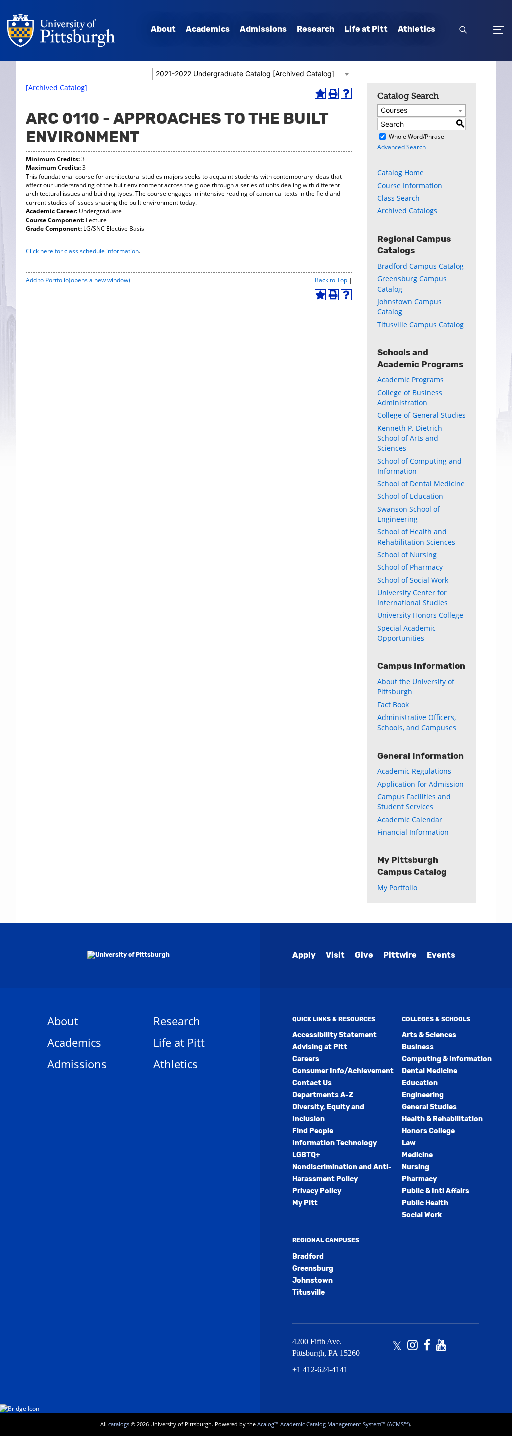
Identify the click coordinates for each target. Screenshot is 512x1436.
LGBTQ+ (306, 1155)
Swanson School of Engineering (409, 514)
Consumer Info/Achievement (343, 1071)
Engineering (423, 1095)
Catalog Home (401, 172)
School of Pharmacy (410, 567)
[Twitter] (397, 1346)
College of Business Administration (410, 397)
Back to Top (331, 280)
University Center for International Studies (413, 597)
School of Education (411, 496)
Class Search (399, 198)
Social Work (422, 1215)
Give (364, 955)
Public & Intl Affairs (436, 1191)
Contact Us (312, 1083)
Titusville (308, 1292)
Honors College (428, 1131)
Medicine (417, 1155)
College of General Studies (422, 415)
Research (315, 29)
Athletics (417, 29)
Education (420, 1083)
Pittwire (400, 955)
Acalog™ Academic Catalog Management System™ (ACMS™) (334, 1424)
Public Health (425, 1203)
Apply (304, 955)
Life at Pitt (366, 29)
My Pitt (305, 1203)
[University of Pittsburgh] (109, 955)
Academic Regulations (415, 771)
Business (418, 1047)
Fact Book (393, 704)
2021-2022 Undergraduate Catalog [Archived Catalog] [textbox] (245, 73)
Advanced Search (402, 147)
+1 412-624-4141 (320, 1369)
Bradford (308, 1256)
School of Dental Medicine (421, 483)
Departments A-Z (323, 1095)
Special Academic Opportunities (407, 633)
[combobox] (252, 74)
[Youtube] (441, 1346)
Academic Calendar (410, 819)
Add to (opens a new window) (78, 280)
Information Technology (334, 1143)
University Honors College (421, 615)
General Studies (429, 1107)
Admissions (263, 29)
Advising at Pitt (320, 1047)
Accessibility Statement (334, 1035)
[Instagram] (413, 1346)
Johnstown (312, 1280)
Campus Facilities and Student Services (414, 801)
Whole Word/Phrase (416, 136)
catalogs (119, 1424)
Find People (313, 1131)
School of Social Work (413, 580)
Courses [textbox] (394, 110)
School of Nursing (407, 554)
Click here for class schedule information (82, 251)
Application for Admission (421, 784)
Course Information (410, 185)
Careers (306, 1059)
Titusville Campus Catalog (421, 324)
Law (409, 1143)
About (163, 29)
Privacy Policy (317, 1191)
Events (441, 955)
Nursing (416, 1167)
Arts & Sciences (429, 1035)
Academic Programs (411, 379)
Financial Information (413, 832)
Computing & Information (447, 1059)
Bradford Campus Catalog (421, 266)
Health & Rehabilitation (442, 1119)
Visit (335, 955)
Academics (208, 29)
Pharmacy (419, 1179)
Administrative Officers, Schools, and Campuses (417, 722)
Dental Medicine (430, 1071)
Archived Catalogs (408, 210)
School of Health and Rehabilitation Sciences (417, 536)
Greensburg (313, 1268)
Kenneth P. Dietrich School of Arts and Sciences (410, 438)
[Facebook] (427, 1346)
